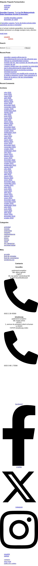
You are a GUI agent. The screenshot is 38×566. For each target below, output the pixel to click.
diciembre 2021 (9, 182)
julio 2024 (7, 134)
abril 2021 (7, 192)
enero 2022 (8, 180)
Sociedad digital (9, 245)
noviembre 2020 (10, 202)
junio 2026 (8, 94)
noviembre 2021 (10, 183)
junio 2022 (8, 171)
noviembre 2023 (10, 147)
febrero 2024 (8, 142)
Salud (6, 9)
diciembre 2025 (9, 105)
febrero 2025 (8, 123)
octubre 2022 (8, 163)
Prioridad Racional (10, 72)
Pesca (6, 238)
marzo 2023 (8, 154)
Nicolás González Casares (13, 18)
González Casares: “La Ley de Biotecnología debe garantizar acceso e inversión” (17, 13)
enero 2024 (8, 143)
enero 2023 (8, 158)
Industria (7, 232)
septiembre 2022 (10, 165)
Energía (7, 229)
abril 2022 (7, 174)
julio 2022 (7, 169)
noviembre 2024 (10, 129)
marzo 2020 (8, 214)
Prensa (6, 240)
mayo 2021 (8, 191)
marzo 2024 (8, 140)
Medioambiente (9, 234)
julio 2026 (7, 92)
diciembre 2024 (9, 127)
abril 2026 (7, 98)
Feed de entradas (10, 256)
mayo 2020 (8, 211)
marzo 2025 (8, 121)
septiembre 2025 (10, 111)
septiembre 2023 (10, 151)
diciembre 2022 (9, 160)
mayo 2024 (8, 136)
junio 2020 (8, 209)
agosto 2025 (8, 112)
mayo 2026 (8, 96)
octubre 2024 (8, 131)
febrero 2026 (8, 101)
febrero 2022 (8, 178)
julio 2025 (7, 114)
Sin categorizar (9, 243)
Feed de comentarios (11, 258)
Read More (3, 33)
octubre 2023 (8, 149)
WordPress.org (9, 260)
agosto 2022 (8, 167)
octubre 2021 (8, 185)
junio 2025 (8, 116)
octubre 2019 (8, 218)
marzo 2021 (8, 194)
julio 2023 (7, 152)
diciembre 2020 (9, 200)
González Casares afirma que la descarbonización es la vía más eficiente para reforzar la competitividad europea (20, 59)
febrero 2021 (8, 196)
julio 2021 (7, 187)
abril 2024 (7, 138)
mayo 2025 (8, 118)
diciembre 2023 (9, 145)
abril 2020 (7, 212)
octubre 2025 (8, 109)
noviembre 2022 (10, 162)
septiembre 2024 (10, 132)
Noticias (7, 7)
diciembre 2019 (9, 216)
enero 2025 (8, 125)
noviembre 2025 (10, 107)
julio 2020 (7, 207)
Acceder (7, 254)
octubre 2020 (8, 203)
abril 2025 (7, 120)
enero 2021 (8, 198)
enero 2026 (8, 103)
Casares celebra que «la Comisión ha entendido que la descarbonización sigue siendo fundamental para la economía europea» (21, 68)
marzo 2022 (8, 176)
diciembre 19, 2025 (11, 19)
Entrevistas (8, 231)
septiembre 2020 (10, 205)
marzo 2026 (8, 100)
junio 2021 (8, 189)
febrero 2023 (8, 156)
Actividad (7, 5)
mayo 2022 (8, 172)
